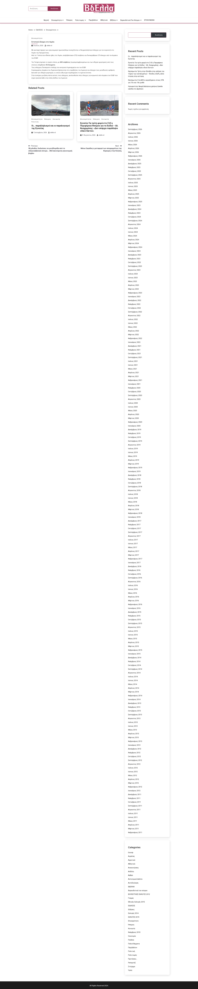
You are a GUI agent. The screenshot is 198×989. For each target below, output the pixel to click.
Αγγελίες (131, 856)
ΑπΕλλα (131, 872)
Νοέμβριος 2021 (134, 350)
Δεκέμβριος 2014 (134, 658)
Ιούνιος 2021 (133, 365)
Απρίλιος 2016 (133, 597)
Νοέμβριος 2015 (134, 616)
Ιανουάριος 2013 (134, 745)
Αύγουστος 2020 (134, 399)
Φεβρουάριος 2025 (135, 202)
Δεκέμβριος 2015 (134, 612)
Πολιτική (35, 122)
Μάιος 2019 (132, 456)
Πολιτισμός (79, 20)
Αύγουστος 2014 (134, 673)
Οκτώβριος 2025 (134, 171)
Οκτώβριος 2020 (134, 392)
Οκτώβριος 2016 (134, 574)
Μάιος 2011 (132, 821)
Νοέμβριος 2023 (134, 259)
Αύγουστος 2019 (134, 445)
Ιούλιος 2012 (133, 768)
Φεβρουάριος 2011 (135, 832)
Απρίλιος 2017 (133, 551)
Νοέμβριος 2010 (134, 932)
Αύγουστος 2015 (134, 627)
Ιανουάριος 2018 (134, 517)
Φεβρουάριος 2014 (135, 696)
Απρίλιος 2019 (133, 460)
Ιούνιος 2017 (133, 544)
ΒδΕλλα (113, 20)
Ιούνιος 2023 (133, 278)
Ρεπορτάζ (132, 963)
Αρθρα (130, 875)
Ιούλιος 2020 (133, 403)
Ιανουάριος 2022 (134, 342)
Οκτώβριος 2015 (134, 620)
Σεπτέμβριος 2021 (135, 357)
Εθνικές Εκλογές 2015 (136, 902)
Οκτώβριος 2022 (134, 308)
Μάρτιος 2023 (133, 289)
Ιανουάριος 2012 (134, 791)
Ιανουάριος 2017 (134, 563)
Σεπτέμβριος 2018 (135, 487)
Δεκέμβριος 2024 (134, 209)
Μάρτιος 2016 (133, 601)
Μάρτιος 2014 (133, 692)
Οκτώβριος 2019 (134, 437)
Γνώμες (131, 898)
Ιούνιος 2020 (133, 407)
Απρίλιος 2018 (133, 506)
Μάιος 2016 (132, 593)
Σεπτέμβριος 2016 (135, 578)
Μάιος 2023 (132, 281)
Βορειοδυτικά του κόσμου (130, 20)
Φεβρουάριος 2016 (135, 604)
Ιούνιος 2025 (133, 186)
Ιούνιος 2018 (133, 498)
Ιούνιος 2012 (133, 772)
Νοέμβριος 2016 (134, 570)
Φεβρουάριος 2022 (135, 338)
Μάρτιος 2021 (133, 376)
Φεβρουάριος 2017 (135, 559)
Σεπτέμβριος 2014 (135, 669)
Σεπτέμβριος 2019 (135, 441)
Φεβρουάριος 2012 (135, 787)
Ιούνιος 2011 (133, 817)
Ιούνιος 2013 (133, 726)
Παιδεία (131, 940)
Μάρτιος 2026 (133, 152)
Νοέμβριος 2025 (134, 167)
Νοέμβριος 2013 (134, 707)
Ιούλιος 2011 (133, 813)
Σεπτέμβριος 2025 (135, 175)
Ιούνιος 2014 (133, 680)
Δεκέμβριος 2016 (134, 566)
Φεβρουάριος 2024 (135, 247)
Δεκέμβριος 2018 (134, 475)
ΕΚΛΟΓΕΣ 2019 (133, 917)
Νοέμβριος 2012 (134, 753)
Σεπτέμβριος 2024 (135, 221)
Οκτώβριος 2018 (134, 483)
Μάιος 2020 (132, 411)
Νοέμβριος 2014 (134, 661)
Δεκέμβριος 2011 (134, 794)
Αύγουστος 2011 (134, 810)
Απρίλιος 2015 (133, 642)
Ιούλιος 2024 (133, 228)
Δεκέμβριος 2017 (134, 521)
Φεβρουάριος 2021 (135, 380)
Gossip (130, 852)
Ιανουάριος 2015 (134, 654)
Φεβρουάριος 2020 (135, 422)
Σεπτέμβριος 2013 (135, 715)
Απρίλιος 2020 (133, 414)
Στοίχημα (131, 967)
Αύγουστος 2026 (134, 133)
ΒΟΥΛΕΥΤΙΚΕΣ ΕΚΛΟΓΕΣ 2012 (139, 894)
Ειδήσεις (131, 910)
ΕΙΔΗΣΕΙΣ (131, 906)
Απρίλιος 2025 (133, 194)
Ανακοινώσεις (133, 868)
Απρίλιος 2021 (133, 373)
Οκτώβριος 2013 (134, 711)
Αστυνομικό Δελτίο (135, 879)
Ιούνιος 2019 (133, 452)
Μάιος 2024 (132, 236)
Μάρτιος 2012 (133, 783)
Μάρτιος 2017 (133, 555)
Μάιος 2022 (132, 327)
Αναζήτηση (159, 35)
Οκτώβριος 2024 (134, 217)
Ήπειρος (69, 20)
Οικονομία (132, 936)
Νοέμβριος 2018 (134, 479)
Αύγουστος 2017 (134, 536)
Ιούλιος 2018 (133, 494)
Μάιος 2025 (132, 190)
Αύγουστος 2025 (134, 179)
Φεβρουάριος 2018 (135, 513)
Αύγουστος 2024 (134, 224)
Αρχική (46, 20)
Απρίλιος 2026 (133, 148)
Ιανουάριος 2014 (134, 699)
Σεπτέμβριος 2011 (135, 806)
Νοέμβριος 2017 (134, 525)
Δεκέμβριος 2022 (134, 300)
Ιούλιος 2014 (133, 677)
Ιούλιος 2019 (133, 449)
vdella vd (49, 45)
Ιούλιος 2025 (133, 183)
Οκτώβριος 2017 (134, 528)
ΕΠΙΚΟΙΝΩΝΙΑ (149, 20)
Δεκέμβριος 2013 (134, 703)
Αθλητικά (103, 20)
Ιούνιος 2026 (133, 141)
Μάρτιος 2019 (133, 464)
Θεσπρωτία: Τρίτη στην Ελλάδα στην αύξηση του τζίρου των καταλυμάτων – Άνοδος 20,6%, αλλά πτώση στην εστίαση (146, 73)
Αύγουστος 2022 (134, 316)
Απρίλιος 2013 (133, 734)
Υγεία (130, 970)
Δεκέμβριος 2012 (134, 749)
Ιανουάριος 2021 (134, 384)
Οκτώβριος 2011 (134, 802)
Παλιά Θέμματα (134, 944)
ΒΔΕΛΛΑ (131, 887)
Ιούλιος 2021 (133, 361)
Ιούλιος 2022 (133, 319)
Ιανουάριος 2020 (134, 426)
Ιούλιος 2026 (133, 137)
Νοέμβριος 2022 (134, 304)
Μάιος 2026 (132, 145)
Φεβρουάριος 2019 (135, 468)
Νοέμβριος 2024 (134, 213)
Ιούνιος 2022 (133, 323)
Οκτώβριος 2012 (134, 756)
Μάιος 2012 (132, 775)
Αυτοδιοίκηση (133, 883)
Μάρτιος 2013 (133, 737)
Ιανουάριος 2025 (134, 205)
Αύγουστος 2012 (134, 764)
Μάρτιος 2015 (133, 646)
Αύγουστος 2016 (134, 582)
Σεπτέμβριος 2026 (135, 129)
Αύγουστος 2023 (134, 270)
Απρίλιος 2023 (133, 285)
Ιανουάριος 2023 (134, 297)
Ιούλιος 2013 (133, 722)
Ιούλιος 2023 (133, 274)
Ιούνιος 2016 (133, 589)
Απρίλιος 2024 (133, 240)
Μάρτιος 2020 (133, 418)
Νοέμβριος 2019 (134, 433)
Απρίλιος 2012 (133, 779)
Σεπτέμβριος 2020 (135, 395)
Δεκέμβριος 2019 (134, 430)
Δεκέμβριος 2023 (134, 255)
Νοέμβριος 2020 (134, 388)
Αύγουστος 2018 (134, 490)
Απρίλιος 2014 (133, 688)
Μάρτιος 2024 (133, 243)
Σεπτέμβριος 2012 (135, 760)
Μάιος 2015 (132, 639)
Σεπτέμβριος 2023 (135, 266)
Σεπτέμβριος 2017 (135, 532)
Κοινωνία (56, 119)
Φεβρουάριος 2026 (135, 156)
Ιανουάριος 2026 (134, 160)
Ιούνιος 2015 (133, 635)
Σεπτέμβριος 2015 (135, 623)
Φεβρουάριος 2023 (135, 293)
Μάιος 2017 (132, 547)
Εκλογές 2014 (133, 913)
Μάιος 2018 (132, 502)
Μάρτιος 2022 (133, 335)
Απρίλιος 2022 (133, 331)
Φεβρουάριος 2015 (135, 650)
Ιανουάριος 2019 (134, 471)
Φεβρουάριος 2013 (135, 741)
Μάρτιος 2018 (133, 509)
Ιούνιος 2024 (133, 232)
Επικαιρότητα (56, 20)
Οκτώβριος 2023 (134, 262)
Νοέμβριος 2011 (134, 798)
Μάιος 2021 (132, 369)
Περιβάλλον (93, 20)
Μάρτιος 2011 (133, 829)
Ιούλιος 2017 (133, 540)
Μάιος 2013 (132, 730)
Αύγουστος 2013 (134, 718)
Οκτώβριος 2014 (134, 665)
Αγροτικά (131, 860)
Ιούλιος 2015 (133, 631)
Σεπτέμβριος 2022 (135, 312)
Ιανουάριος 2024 (134, 251)
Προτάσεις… (132, 959)
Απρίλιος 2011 (133, 825)
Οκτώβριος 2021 (134, 354)
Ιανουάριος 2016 (134, 608)
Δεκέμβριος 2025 (134, 164)
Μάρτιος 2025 (133, 198)
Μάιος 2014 (132, 684)
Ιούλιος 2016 (133, 585)
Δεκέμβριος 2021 (134, 346)
